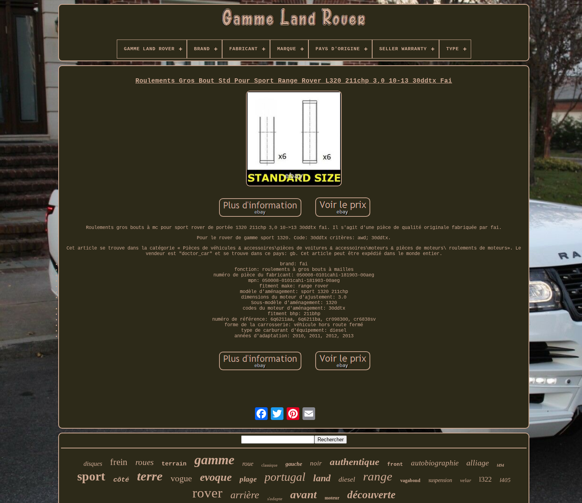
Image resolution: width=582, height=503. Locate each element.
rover (207, 493)
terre (150, 476)
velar (465, 480)
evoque (216, 477)
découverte (371, 495)
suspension (440, 480)
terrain (174, 464)
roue (247, 463)
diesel (347, 479)
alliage (477, 462)
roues (144, 462)
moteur (332, 498)
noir (316, 463)
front (395, 464)
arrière (244, 495)
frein (118, 462)
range (377, 476)
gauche (293, 464)
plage (248, 479)
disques (93, 463)
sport (91, 476)
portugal (284, 476)
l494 (500, 465)
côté (121, 480)
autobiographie (434, 463)
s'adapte (274, 498)
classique (269, 465)
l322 (485, 479)
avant (303, 494)
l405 (505, 480)
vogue (181, 478)
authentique (354, 461)
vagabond (410, 480)
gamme (214, 459)
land (322, 478)
